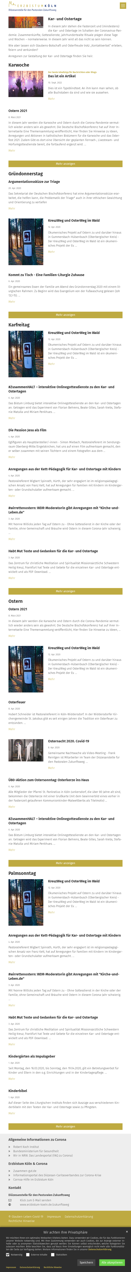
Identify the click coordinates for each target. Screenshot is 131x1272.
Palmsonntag (22, 873)
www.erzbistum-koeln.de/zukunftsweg (44, 1204)
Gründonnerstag (25, 174)
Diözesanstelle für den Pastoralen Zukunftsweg (39, 1195)
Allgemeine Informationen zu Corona (37, 1140)
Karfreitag (19, 325)
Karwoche (18, 65)
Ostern (15, 601)
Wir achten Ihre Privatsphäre (65, 1232)
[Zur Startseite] (32, 6)
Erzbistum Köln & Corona (27, 1164)
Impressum (11, 1267)
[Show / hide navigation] (123, 5)
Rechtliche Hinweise (53, 1267)
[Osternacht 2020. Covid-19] (25, 750)
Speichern (86, 1262)
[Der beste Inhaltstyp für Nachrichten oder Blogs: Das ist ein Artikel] (25, 84)
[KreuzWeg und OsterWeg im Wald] (25, 241)
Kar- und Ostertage (65, 19)
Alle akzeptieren (112, 1262)
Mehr (51, 99)
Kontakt (14, 1188)
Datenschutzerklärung (99, 1249)
